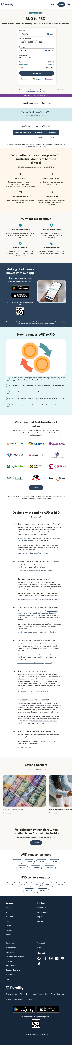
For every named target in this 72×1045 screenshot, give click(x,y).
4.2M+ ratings (21, 278)
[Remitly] (7, 4)
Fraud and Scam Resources (15, 956)
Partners (9, 961)
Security (9, 999)
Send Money (41, 908)
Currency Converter (13, 970)
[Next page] (42, 822)
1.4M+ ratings (21, 282)
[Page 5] (40, 822)
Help (39, 947)
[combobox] (50, 51)
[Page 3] (36, 822)
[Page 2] (34, 822)
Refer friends (10, 974)
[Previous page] (30, 822)
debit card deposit (49, 613)
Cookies (29, 999)
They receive (23, 47)
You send (22, 30)
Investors (9, 930)
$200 (22, 42)
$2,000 (30, 42)
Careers (8, 925)
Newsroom (9, 917)
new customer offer (26, 540)
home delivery (35, 613)
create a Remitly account (51, 626)
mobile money (23, 613)
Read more (7, 813)
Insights (8, 979)
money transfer (39, 582)
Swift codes (10, 952)
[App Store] (20, 295)
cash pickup (52, 611)
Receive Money (42, 912)
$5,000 (39, 42)
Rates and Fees (11, 947)
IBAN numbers (11, 965)
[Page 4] (38, 822)
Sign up (61, 4)
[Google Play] (20, 288)
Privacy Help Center (58, 994)
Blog (7, 912)
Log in (52, 4)
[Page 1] (32, 822)
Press (7, 921)
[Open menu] (69, 4)
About (8, 908)
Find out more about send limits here (38, 705)
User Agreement (11, 994)
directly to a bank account (27, 615)
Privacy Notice (25, 994)
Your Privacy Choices (40, 994)
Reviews (8, 934)
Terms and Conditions (33, 91)
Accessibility (18, 999)
